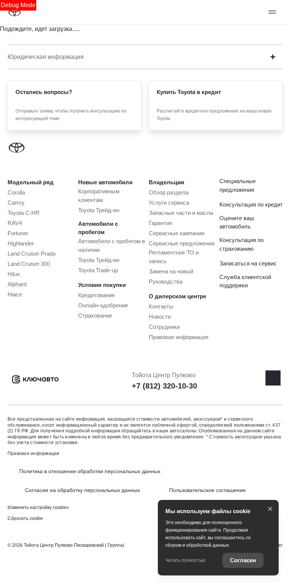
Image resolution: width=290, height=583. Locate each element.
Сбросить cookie (25, 518)
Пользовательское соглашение (207, 490)
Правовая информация (34, 453)
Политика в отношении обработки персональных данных (89, 471)
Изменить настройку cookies (38, 507)
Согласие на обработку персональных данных (82, 490)
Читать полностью (185, 560)
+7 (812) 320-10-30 (164, 386)
